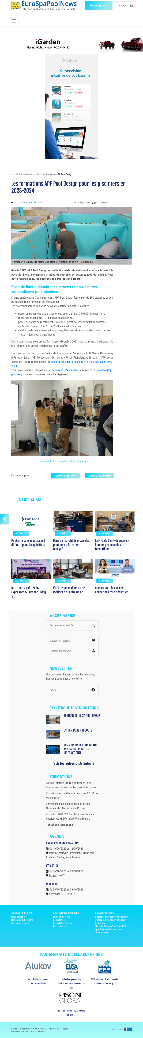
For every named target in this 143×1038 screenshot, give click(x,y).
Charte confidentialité (38, 1031)
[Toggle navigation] (13, 20)
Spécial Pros (59, 920)
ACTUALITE (21, 533)
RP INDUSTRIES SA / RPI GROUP (81, 715)
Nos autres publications (22, 920)
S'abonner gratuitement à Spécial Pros (112, 916)
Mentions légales (22, 1031)
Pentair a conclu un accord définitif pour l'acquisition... (28, 543)
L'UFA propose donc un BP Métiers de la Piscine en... (69, 590)
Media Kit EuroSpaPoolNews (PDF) (110, 926)
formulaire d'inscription (65, 370)
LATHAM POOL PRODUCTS (77, 730)
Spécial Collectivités (62, 923)
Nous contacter (18, 916)
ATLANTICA (52, 866)
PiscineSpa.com (60, 926)
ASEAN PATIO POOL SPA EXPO (62, 843)
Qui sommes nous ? (20, 923)
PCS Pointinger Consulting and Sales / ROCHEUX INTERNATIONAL (80, 749)
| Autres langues (102, 202)
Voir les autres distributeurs (74, 763)
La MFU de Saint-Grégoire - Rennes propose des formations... (112, 545)
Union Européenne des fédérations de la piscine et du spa (71, 983)
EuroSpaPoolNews (61, 916)
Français (124, 5)
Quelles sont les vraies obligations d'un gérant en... (112, 590)
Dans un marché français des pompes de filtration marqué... (71, 545)
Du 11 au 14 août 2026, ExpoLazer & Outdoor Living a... (28, 592)
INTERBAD (52, 884)
